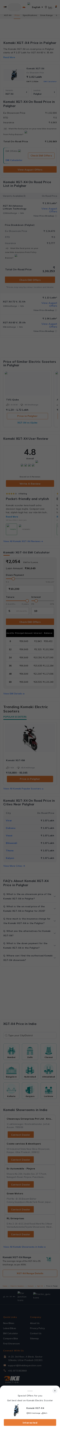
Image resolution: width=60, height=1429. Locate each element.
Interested (30, 1422)
